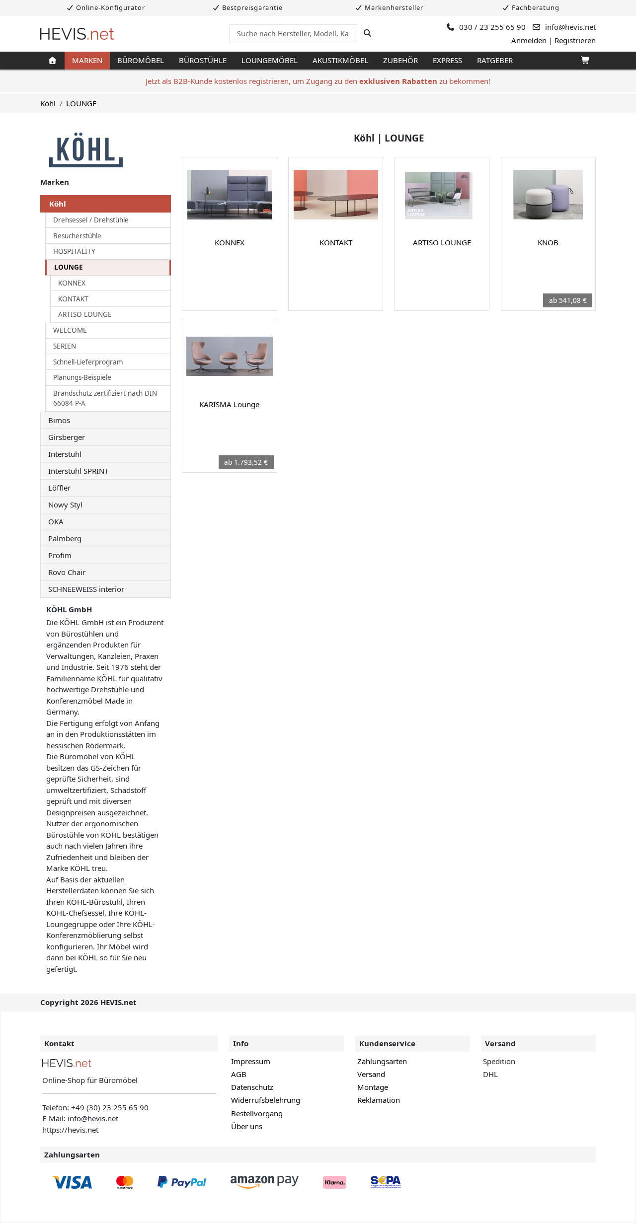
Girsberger (66, 437)
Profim (60, 555)
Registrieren (575, 40)
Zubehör (400, 60)
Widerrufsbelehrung (265, 1100)
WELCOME (70, 330)
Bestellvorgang (257, 1113)
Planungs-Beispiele (82, 377)
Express (447, 60)
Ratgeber (495, 60)
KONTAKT (73, 298)
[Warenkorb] (584, 61)
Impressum (250, 1061)
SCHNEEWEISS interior (86, 589)
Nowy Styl (65, 504)
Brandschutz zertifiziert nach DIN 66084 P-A (105, 398)
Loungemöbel (269, 60)
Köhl (48, 103)
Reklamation (378, 1100)
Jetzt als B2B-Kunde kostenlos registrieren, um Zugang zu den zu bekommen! (318, 81)
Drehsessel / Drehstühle (91, 220)
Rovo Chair (66, 572)
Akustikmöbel (340, 60)
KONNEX (71, 283)
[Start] (52, 61)
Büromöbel (140, 60)
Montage (372, 1087)
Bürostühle (203, 60)
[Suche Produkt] (367, 33)
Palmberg (64, 538)
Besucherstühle (77, 235)
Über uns (246, 1126)
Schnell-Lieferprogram (88, 362)
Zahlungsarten (382, 1061)
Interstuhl (64, 454)
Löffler (59, 488)
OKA (56, 521)
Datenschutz (252, 1087)
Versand (371, 1074)
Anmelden (529, 40)
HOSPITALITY (74, 251)
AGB (238, 1074)
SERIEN (64, 346)
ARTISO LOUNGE (85, 314)
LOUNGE (81, 103)
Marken (87, 60)
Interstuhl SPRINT (78, 471)
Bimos (59, 420)
